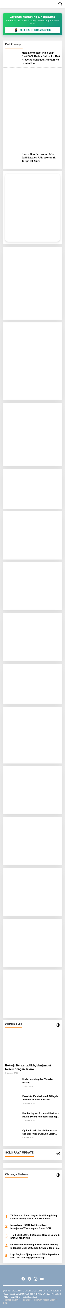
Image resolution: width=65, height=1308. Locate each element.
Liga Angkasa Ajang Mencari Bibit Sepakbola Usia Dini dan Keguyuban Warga (34, 1256)
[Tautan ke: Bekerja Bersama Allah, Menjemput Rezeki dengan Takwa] (32, 1045)
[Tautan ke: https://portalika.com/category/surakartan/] (58, 1153)
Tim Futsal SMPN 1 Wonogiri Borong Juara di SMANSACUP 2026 (35, 1236)
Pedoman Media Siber (44, 1300)
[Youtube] (42, 1279)
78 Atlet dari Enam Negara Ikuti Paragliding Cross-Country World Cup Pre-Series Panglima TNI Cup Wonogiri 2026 (33, 1217)
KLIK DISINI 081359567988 (32, 30)
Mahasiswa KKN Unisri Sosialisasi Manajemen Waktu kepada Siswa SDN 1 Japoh (31, 1227)
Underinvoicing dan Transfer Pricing (37, 1081)
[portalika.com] (33, 3)
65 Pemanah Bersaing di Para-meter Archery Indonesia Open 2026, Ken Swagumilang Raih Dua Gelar (34, 1246)
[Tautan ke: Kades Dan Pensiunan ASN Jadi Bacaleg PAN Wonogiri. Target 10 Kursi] (12, 159)
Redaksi (25, 1300)
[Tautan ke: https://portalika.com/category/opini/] (58, 1025)
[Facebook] (23, 1279)
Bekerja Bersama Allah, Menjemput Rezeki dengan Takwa (28, 1067)
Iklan (5, 1303)
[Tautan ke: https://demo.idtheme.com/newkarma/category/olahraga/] (58, 1175)
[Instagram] (35, 1279)
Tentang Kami (12, 1300)
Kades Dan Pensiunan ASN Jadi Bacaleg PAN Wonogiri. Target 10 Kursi (39, 157)
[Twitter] (29, 1279)
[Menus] (5, 4)
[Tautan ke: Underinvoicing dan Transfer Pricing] (12, 1084)
